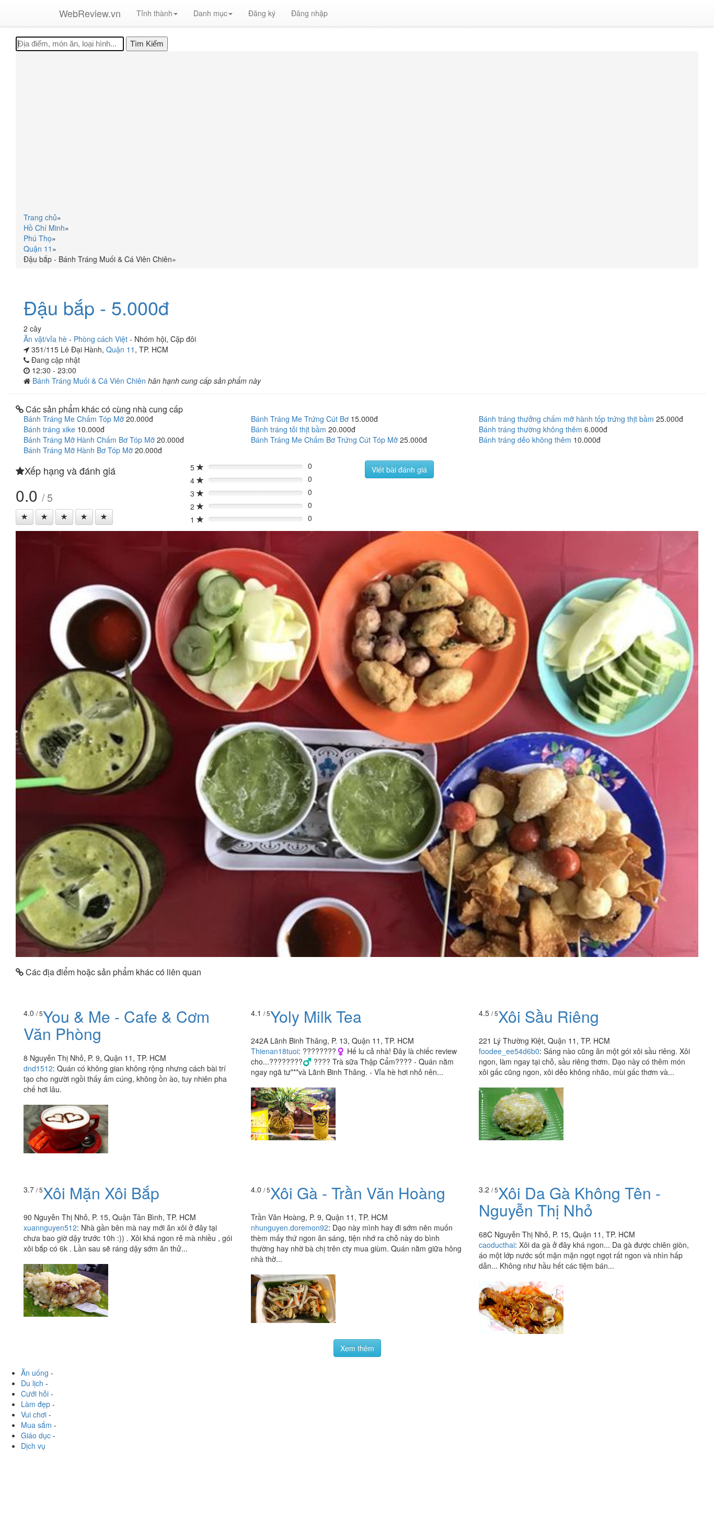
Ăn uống (35, 1372)
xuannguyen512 (50, 1227)
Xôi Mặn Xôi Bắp (101, 1193)
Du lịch (32, 1383)
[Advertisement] (357, 134)
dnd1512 (38, 1068)
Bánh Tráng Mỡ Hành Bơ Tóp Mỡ (78, 450)
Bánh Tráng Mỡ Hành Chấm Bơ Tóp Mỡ (89, 439)
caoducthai (497, 1244)
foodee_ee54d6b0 (509, 1051)
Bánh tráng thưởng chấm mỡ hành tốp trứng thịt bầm (566, 419)
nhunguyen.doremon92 (289, 1227)
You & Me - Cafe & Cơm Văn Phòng (117, 1025)
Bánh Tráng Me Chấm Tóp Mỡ (74, 419)
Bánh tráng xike (49, 429)
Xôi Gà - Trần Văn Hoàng (357, 1193)
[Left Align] (24, 517)
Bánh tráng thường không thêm (530, 429)
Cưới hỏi (35, 1393)
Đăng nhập (309, 13)
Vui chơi (34, 1414)
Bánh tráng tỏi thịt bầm (288, 429)
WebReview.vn (90, 13)
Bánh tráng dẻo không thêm (525, 439)
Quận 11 (120, 349)
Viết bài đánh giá (399, 469)
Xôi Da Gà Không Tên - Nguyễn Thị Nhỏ (570, 1201)
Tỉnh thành (154, 13)
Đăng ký (261, 13)
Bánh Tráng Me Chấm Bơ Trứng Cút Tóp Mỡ (324, 439)
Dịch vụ (33, 1445)
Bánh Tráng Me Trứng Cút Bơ (300, 419)
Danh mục (210, 13)
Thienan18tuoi (274, 1051)
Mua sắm (36, 1425)
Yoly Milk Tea (316, 1016)
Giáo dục (36, 1435)
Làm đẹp (35, 1404)
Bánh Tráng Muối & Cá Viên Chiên (90, 380)
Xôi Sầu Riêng (548, 1016)
